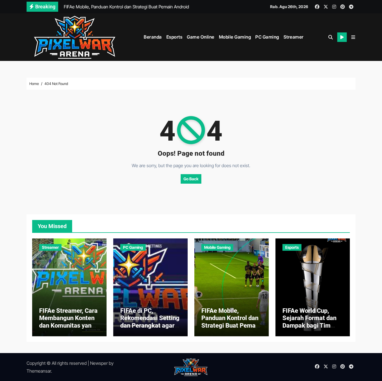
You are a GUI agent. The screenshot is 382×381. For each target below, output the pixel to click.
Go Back (191, 178)
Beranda (153, 37)
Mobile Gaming (235, 37)
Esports (174, 37)
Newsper (99, 363)
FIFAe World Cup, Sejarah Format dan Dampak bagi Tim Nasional (309, 321)
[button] (353, 37)
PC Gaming (267, 37)
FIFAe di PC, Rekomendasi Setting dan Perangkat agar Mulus (150, 321)
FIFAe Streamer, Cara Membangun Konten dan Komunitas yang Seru (68, 321)
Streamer (294, 37)
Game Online (200, 37)
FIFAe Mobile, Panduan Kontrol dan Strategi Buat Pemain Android (231, 321)
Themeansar (39, 371)
